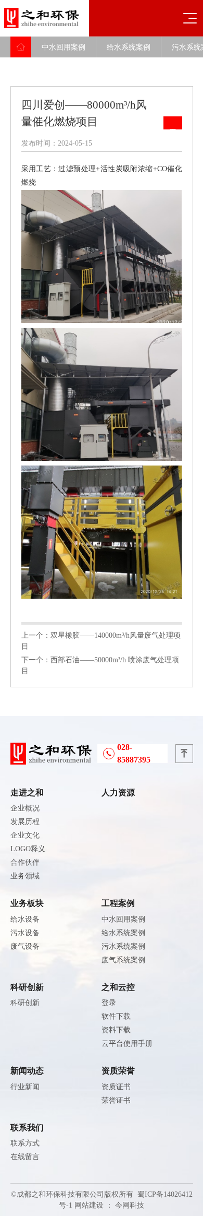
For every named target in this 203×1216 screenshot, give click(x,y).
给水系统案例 (128, 47)
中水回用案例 (63, 47)
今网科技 (129, 1205)
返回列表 (172, 122)
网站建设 (89, 1205)
